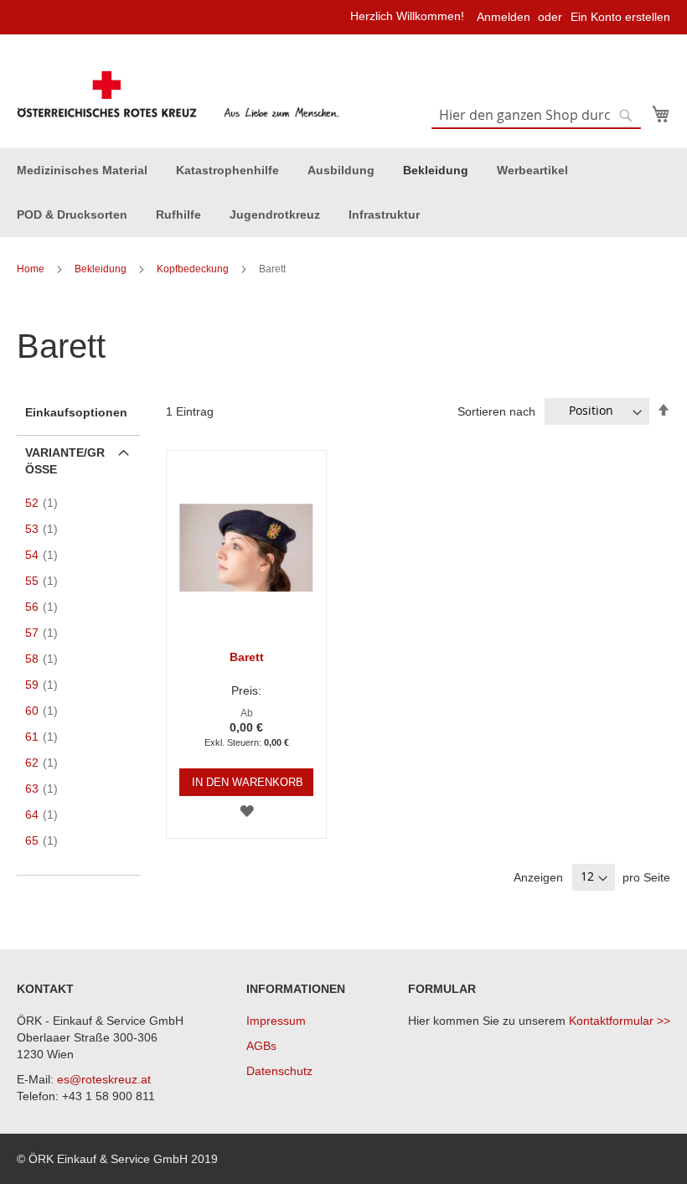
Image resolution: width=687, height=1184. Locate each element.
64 (46, 814)
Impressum (276, 1020)
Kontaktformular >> (619, 1020)
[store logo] (180, 94)
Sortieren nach (496, 410)
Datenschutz (279, 1071)
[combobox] (536, 115)
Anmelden (503, 16)
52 (46, 502)
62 (46, 762)
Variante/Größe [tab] (65, 461)
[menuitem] (82, 170)
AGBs (261, 1045)
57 (46, 632)
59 (46, 684)
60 (46, 710)
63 (46, 788)
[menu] (343, 192)
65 (46, 840)
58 (46, 658)
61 (46, 736)
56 (46, 606)
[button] (246, 810)
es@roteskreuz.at (104, 1079)
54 (46, 554)
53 (46, 528)
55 (46, 580)
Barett (247, 657)
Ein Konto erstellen (620, 16)
